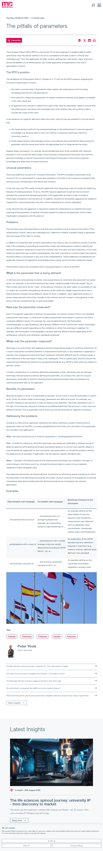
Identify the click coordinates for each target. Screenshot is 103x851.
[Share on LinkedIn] (89, 40)
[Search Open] (93, 5)
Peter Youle (27, 646)
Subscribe (16, 40)
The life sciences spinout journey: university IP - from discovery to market (37, 666)
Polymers (42, 636)
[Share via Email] (79, 40)
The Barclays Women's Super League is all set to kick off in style (33, 681)
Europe (57, 636)
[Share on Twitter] (84, 40)
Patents (11, 636)
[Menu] (98, 5)
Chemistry (27, 636)
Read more (17, 820)
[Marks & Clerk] (7, 7)
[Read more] (51, 762)
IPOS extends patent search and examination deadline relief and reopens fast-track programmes (47, 695)
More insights (14, 703)
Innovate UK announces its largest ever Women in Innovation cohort (35, 673)
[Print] (94, 40)
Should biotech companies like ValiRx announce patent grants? (33, 688)
